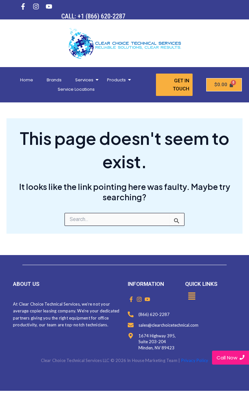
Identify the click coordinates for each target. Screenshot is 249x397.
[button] (191, 296)
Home (26, 80)
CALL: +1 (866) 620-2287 (93, 16)
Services (84, 80)
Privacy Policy (194, 360)
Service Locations (76, 89)
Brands (54, 80)
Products (116, 80)
